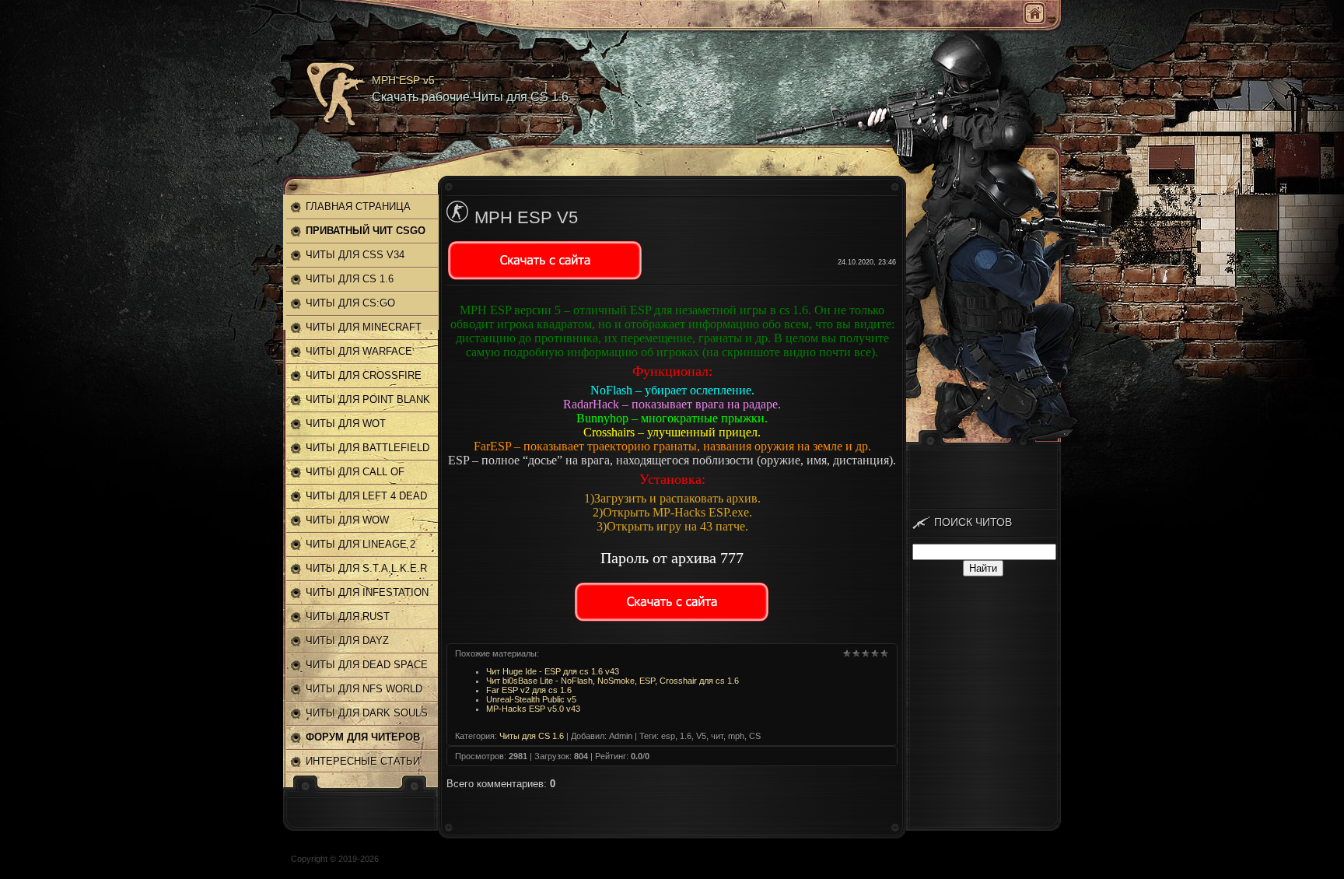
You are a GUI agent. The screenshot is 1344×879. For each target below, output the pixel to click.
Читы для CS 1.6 (531, 736)
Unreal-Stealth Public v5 (531, 699)
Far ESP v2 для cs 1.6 (529, 690)
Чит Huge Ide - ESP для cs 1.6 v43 (552, 671)
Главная (1034, 13)
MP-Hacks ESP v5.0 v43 (533, 708)
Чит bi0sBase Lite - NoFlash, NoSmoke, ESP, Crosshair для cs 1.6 (612, 680)
